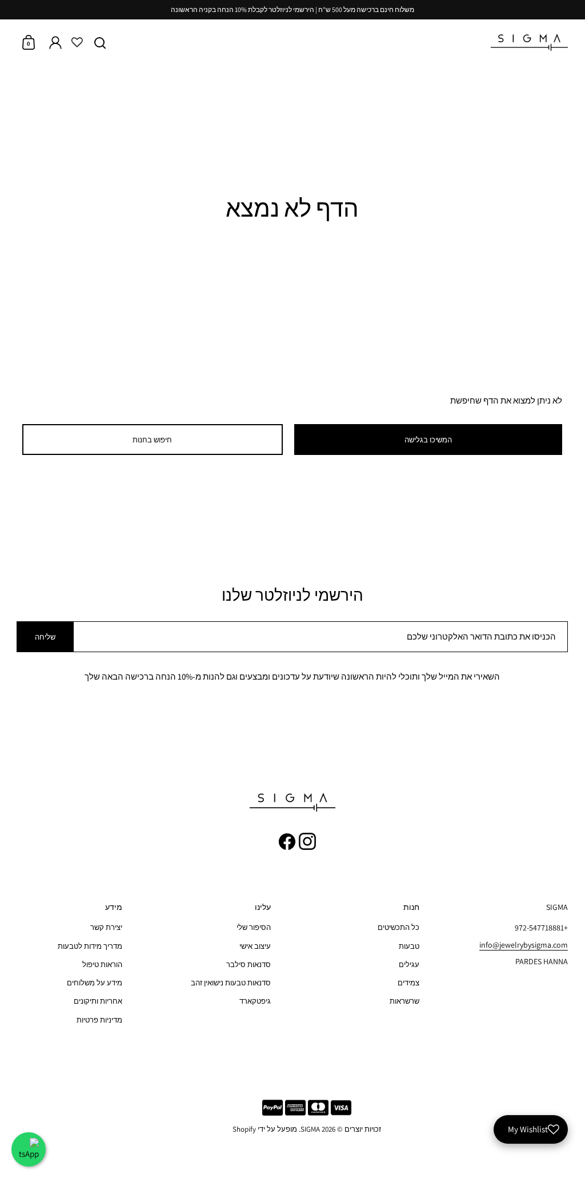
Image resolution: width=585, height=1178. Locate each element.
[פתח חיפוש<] (100, 43)
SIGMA (310, 1129)
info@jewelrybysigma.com (523, 945)
